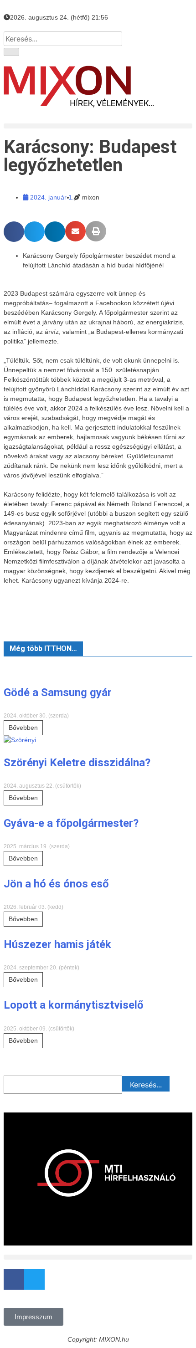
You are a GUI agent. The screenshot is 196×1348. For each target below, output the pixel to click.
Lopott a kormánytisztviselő (74, 1005)
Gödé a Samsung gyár (58, 692)
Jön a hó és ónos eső (56, 883)
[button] (98, 125)
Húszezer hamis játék (57, 944)
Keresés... (146, 1084)
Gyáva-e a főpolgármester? (71, 823)
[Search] (11, 52)
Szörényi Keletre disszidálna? (77, 762)
